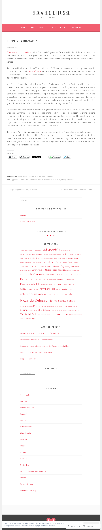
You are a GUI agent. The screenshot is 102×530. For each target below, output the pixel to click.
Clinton (57, 254)
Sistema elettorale (57, 310)
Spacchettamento (73, 310)
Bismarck (24, 180)
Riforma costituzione (60, 300)
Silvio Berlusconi (44, 310)
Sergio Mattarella (32, 310)
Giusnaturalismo (47, 266)
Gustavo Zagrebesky (61, 266)
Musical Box (24, 465)
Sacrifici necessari (49, 306)
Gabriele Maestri (62, 262)
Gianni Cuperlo (73, 262)
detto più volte (34, 71)
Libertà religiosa (70, 270)
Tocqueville (41, 315)
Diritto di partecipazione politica (57, 258)
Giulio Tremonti (34, 266)
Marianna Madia (47, 274)
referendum (28, 294)
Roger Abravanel (28, 306)
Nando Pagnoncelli (46, 284)
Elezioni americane (25, 262)
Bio (32, 27)
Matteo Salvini (41, 279)
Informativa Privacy (27, 221)
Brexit (41, 254)
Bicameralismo (26, 254)
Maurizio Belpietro (52, 280)
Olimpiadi (36, 289)
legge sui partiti (59, 270)
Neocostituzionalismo (60, 284)
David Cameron (24, 258)
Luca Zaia (27, 275)
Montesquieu (63, 279)
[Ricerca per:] (51, 200)
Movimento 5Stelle (51, 180)
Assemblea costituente (37, 250)
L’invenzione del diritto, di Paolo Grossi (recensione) (39, 333)
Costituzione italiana (70, 254)
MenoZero (24, 458)
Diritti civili (33, 258)
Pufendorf (62, 180)
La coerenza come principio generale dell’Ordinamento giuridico (44, 346)
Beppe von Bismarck (28, 359)
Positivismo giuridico (63, 289)
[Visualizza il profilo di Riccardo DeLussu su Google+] (54, 235)
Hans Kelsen (75, 266)
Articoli (62, 27)
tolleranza (47, 315)
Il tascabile (24, 446)
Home (22, 27)
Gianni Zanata (24, 266)
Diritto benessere (43, 258)
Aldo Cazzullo (24, 250)
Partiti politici (23, 176)
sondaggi (65, 310)
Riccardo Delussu (51, 12)
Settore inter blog (26, 484)
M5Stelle (35, 274)
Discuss (23, 420)
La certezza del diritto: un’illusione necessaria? (37, 339)
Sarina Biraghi (59, 306)
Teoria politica (47, 176)
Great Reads (24, 439)
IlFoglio (23, 452)
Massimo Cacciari (65, 275)
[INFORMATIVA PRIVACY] (53, 520)
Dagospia (23, 414)
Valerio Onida (73, 315)
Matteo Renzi (28, 279)
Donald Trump (73, 258)
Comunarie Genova (36, 180)
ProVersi (23, 477)
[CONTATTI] (48, 520)
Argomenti (77, 27)
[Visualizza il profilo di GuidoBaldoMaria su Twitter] (47, 235)
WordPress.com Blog (28, 490)
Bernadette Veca (65, 250)
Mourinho (71, 280)
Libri (51, 27)
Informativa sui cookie (48, 526)
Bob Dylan (36, 254)
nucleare (29, 289)
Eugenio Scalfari (36, 262)
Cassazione (52, 254)
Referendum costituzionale (55, 294)
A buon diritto (25, 395)
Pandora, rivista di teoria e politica (33, 471)
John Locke (28, 270)
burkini (46, 254)
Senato (23, 309)
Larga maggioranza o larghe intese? (23, 189)
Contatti (23, 215)
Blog (41, 27)
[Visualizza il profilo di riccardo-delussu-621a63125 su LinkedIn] (51, 235)
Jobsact (22, 270)
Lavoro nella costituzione (42, 270)
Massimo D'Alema (76, 275)
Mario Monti (56, 275)
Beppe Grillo (15, 180)
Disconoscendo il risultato (19, 52)
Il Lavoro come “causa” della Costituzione (77, 189)
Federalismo (48, 262)
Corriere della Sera (27, 407)
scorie (75, 306)
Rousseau (70, 180)
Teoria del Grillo (35, 176)
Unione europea (60, 314)
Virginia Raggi (29, 318)
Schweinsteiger (67, 306)
